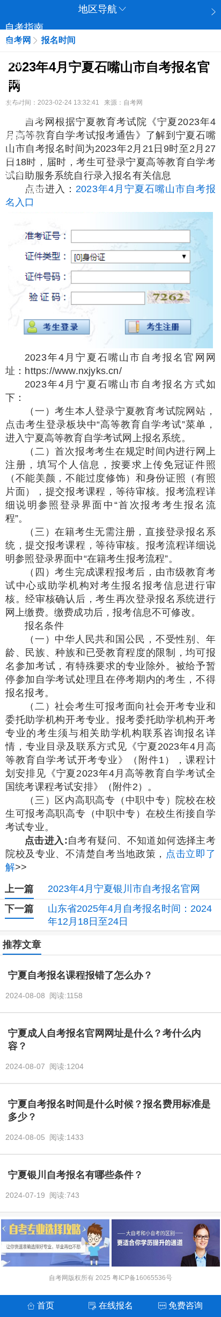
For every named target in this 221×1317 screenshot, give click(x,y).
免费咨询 (24, 118)
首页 (45, 1305)
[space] (110, 280)
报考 (14, 100)
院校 (14, 45)
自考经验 (24, 155)
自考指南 (24, 27)
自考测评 (24, 209)
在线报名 (116, 1305)
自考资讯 (24, 82)
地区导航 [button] (97, 9)
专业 (14, 63)
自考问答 (24, 136)
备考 (14, 173)
